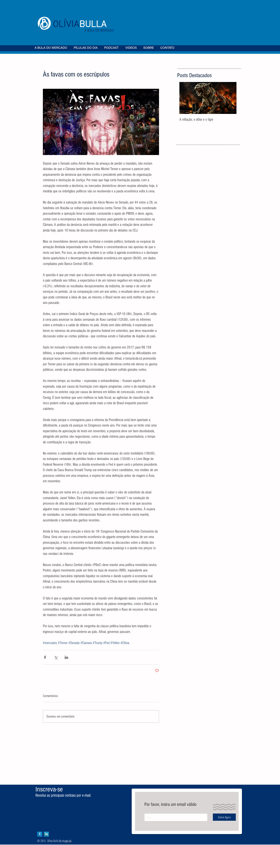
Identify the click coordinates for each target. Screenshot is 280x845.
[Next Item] (229, 98)
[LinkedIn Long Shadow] (46, 834)
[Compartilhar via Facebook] (45, 657)
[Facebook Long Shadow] (39, 834)
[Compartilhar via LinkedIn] (66, 657)
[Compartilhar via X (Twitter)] (56, 657)
